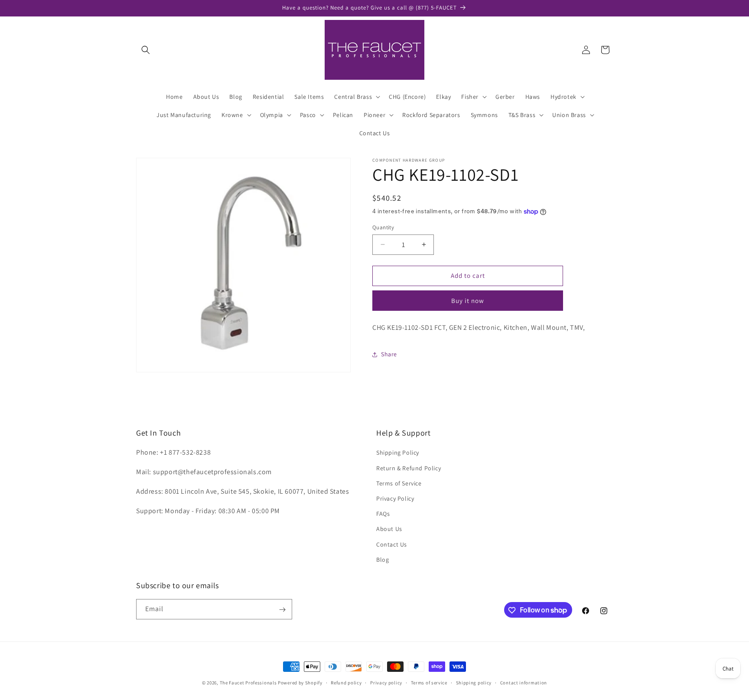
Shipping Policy (397, 453)
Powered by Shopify (300, 683)
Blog (382, 559)
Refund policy (346, 682)
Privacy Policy (395, 498)
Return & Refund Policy (408, 468)
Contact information (523, 682)
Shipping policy (474, 682)
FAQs (383, 514)
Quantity (383, 227)
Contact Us (391, 544)
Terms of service (429, 682)
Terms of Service (399, 483)
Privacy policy (386, 682)
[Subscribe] (282, 609)
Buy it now (467, 300)
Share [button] (389, 354)
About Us (389, 529)
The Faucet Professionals (248, 683)
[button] (145, 49)
